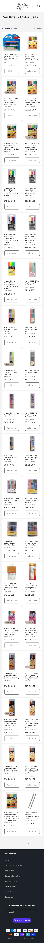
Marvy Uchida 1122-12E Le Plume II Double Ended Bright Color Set (11, 102)
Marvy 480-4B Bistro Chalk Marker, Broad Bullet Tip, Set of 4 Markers (32, 238)
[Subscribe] (34, 912)
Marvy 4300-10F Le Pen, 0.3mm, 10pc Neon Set (11, 500)
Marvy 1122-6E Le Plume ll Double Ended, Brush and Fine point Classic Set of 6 (10, 723)
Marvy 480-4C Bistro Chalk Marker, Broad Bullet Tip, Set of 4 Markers (11, 238)
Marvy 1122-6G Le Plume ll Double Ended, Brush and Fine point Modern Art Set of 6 (32, 677)
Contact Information (12, 876)
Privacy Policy (10, 870)
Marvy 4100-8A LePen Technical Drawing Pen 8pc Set (10, 587)
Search (7, 860)
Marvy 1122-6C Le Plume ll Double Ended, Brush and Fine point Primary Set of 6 (31, 723)
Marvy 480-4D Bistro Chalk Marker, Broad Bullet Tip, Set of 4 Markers (32, 192)
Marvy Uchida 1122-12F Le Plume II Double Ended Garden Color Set (32, 57)
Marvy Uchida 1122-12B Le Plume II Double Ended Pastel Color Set (32, 146)
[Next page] (28, 843)
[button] (4, 6)
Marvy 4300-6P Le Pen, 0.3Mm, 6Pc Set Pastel (32, 283)
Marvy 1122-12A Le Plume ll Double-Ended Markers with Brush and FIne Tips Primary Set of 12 (11, 816)
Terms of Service (11, 886)
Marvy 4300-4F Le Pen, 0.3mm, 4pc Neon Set (11, 372)
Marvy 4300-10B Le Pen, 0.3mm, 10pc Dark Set (10, 543)
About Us (8, 892)
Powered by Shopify (30, 939)
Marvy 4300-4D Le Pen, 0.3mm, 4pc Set (11, 415)
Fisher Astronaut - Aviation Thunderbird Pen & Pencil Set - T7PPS (32, 815)
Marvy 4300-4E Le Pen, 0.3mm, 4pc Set (32, 372)
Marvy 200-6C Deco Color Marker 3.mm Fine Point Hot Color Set (11, 631)
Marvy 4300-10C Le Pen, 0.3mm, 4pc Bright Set (32, 500)
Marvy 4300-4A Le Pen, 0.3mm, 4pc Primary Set (32, 457)
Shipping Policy (11, 881)
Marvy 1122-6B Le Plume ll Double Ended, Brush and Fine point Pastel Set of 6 (10, 770)
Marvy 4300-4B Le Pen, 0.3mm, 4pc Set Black (11, 457)
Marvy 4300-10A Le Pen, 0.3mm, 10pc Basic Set (31, 543)
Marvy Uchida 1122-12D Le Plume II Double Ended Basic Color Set (32, 102)
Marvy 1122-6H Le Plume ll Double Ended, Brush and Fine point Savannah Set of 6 (11, 677)
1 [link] (15, 843)
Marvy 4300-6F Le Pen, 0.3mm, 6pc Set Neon (11, 329)
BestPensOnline (18, 939)
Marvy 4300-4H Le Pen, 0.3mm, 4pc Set (32, 329)
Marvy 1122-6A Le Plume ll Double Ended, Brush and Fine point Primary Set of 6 (31, 770)
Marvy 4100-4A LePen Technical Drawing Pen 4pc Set (31, 587)
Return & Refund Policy (13, 865)
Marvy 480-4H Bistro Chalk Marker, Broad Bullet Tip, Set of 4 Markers (11, 192)
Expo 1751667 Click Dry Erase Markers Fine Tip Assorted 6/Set (11, 57)
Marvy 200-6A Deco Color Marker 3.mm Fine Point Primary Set (32, 631)
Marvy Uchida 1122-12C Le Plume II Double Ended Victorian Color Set (11, 146)
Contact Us (9, 897)
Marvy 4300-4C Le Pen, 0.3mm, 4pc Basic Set (32, 415)
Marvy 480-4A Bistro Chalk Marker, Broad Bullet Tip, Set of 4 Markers (11, 285)
